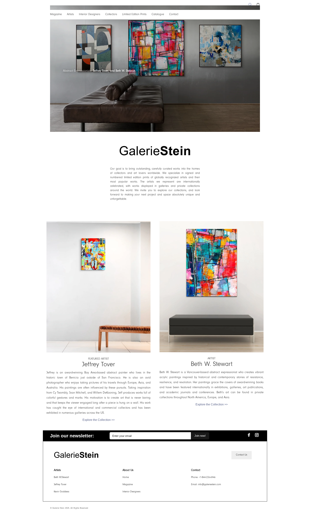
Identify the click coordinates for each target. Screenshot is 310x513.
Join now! (200, 435)
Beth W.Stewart (61, 477)
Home (126, 477)
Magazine (128, 485)
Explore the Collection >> (99, 420)
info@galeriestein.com (209, 485)
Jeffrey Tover (60, 485)
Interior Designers (131, 492)
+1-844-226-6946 (207, 477)
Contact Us (241, 455)
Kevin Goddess (61, 492)
